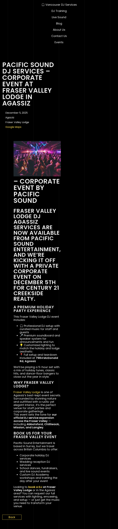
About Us (59, 30)
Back (12, 517)
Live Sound (59, 17)
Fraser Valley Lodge (27, 392)
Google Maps (13, 127)
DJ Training (59, 11)
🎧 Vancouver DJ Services (59, 5)
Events (59, 42)
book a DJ (35, 487)
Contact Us (59, 36)
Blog (59, 23)
